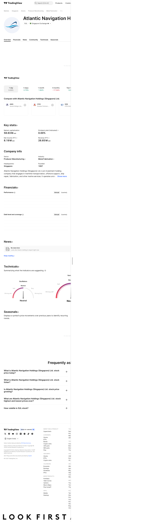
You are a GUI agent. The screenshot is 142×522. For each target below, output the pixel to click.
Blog (69, 470)
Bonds (45, 441)
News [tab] (25, 40)
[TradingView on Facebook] (9, 433)
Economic (46, 466)
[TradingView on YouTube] (13, 433)
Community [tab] (33, 40)
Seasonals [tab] (54, 40)
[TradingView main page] (13, 3)
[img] (48, 23)
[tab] (57, 192)
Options (45, 483)
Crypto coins (47, 444)
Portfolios (46, 478)
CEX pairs (46, 446)
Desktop (46, 495)
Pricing (70, 433)
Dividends (46, 470)
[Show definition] (20, 130)
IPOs (44, 472)
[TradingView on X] (5, 433)
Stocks (45, 437)
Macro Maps (47, 485)
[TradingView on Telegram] (24, 433)
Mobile (45, 493)
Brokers (70, 446)
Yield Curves (47, 481)
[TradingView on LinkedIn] (20, 433)
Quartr (30, 455)
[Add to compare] (25, 105)
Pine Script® (47, 487)
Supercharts (47, 431)
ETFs (45, 439)
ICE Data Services (26, 443)
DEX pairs (46, 448)
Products (58, 3)
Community (69, 3)
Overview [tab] (7, 40)
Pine (44, 450)
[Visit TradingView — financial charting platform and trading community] (12, 78)
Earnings (46, 468)
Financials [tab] (16, 40)
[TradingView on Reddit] (32, 433)
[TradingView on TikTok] (28, 433)
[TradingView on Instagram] (16, 433)
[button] (64, 3)
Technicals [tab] (44, 40)
